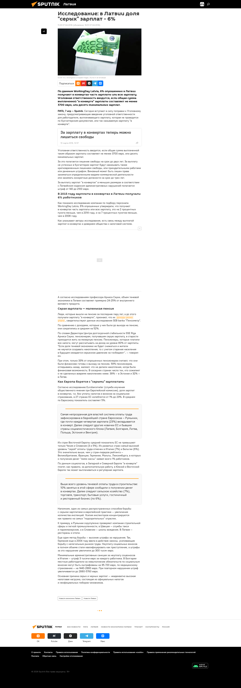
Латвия (94, 627)
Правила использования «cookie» (128, 652)
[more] (137, 143)
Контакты (48, 652)
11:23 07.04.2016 (65, 25)
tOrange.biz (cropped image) (78, 78)
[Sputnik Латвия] (46, 7)
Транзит (138, 627)
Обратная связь (49, 656)
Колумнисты (152, 627)
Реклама (35, 656)
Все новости (73, 627)
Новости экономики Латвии (69, 598)
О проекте (36, 652)
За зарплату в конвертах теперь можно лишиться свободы (96, 134)
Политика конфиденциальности (95, 652)
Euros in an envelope (98, 78)
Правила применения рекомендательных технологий (171, 652)
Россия (166, 627)
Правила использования (67, 652)
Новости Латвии (90, 598)
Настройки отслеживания (71, 656)
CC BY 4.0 (61, 78)
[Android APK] (200, 666)
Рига (85, 627)
